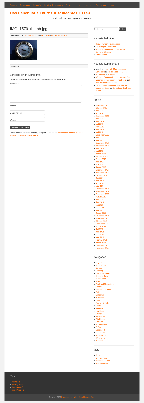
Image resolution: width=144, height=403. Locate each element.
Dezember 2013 (102, 189)
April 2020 (100, 113)
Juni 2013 (100, 202)
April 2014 (100, 183)
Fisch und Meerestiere (105, 284)
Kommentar (15, 84)
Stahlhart (111, 75)
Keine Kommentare (59, 35)
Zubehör (99, 341)
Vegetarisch (100, 330)
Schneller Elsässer (103, 52)
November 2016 (102, 146)
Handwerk (100, 298)
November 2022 (102, 105)
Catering (99, 271)
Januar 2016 (101, 154)
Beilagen (99, 268)
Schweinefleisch (102, 324)
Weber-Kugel (101, 335)
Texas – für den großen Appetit (108, 44)
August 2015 (101, 159)
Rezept (99, 314)
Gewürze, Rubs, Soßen (53, 5)
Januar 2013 (101, 213)
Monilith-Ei (100, 308)
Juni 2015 (100, 162)
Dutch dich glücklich (104, 273)
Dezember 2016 (102, 143)
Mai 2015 (99, 164)
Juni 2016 (100, 148)
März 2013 (100, 210)
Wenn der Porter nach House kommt (110, 49)
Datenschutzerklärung (105, 5)
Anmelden (100, 355)
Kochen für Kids (102, 303)
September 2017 (102, 135)
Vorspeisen (100, 333)
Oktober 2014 (101, 175)
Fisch (98, 281)
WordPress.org (102, 363)
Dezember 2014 (102, 170)
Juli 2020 (99, 111)
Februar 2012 (101, 240)
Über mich (78, 5)
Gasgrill (99, 287)
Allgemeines (101, 265)
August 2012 (101, 226)
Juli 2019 (99, 119)
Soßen (98, 327)
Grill (97, 292)
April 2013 (100, 208)
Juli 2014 (99, 178)
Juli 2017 (99, 138)
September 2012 (102, 224)
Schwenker (100, 72)
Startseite (13, 5)
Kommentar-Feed (103, 361)
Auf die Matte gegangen (116, 69)
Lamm (98, 306)
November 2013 (102, 191)
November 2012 (102, 218)
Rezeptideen (25, 5)
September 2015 (102, 156)
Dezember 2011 (102, 245)
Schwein (99, 322)
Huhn (98, 300)
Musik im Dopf (101, 55)
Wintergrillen (101, 338)
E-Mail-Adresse (16, 113)
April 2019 (100, 127)
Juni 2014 (100, 181)
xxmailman (45, 35)
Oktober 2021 (101, 108)
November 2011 (102, 248)
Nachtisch (100, 311)
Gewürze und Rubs (103, 289)
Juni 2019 (100, 121)
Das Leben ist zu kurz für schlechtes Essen (50, 13)
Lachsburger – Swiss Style (106, 47)
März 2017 (100, 140)
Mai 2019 (99, 124)
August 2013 (101, 197)
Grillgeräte (37, 5)
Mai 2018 (99, 132)
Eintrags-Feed (101, 358)
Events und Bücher (103, 279)
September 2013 (102, 194)
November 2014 (102, 173)
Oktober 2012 (101, 221)
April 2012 (100, 234)
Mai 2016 (99, 151)
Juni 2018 (100, 129)
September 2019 (102, 116)
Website (13, 120)
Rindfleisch (100, 319)
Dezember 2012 (102, 216)
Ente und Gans (102, 276)
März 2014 (100, 186)
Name (13, 106)
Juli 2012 (99, 229)
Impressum (89, 5)
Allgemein (100, 263)
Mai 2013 (99, 205)
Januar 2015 (101, 167)
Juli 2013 (99, 199)
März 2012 (100, 237)
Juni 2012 (100, 232)
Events (68, 5)
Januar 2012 (101, 243)
